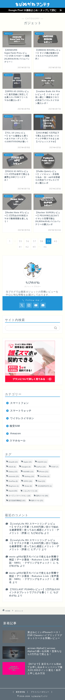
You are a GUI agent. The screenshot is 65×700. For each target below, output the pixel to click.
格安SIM (15, 425)
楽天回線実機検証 (16, 500)
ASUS (12, 467)
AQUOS (42, 462)
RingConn (13, 486)
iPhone (43, 471)
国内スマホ (42, 496)
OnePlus (13, 481)
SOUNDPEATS (45, 486)
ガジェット (19, 611)
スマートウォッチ (21, 410)
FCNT (54, 467)
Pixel (41, 481)
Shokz (28, 486)
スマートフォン (19, 403)
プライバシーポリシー (40, 692)
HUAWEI (28, 471)
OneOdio (44, 476)
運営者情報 (20, 692)
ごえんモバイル (30, 491)
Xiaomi (12, 491)
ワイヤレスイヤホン (22, 418)
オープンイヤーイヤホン (19, 496)
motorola (13, 476)
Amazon (15, 433)
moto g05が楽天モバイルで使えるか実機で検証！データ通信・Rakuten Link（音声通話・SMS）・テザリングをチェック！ (34, 559)
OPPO (28, 481)
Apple (28, 462)
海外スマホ (37, 500)
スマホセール (18, 440)
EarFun (41, 467)
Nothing (29, 476)
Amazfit (13, 462)
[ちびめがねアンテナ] (33, 5)
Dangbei (26, 467)
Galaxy (12, 471)
